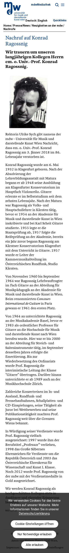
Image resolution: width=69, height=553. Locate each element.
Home (7, 25)
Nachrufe (9, 29)
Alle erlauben (34, 545)
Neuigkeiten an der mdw (47, 25)
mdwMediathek (41, 4)
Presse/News (21, 25)
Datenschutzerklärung (34, 513)
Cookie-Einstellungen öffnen (34, 524)
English (42, 20)
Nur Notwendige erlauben (34, 534)
